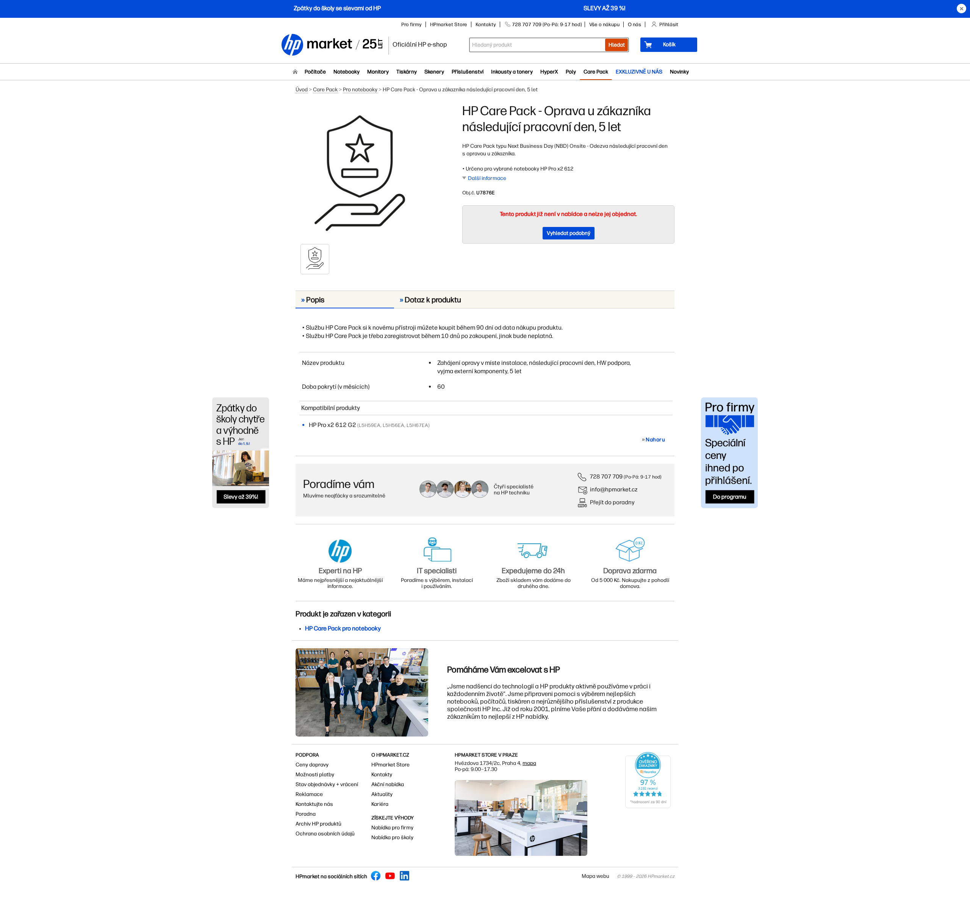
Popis (312, 299)
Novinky (679, 72)
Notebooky (346, 72)
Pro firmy (411, 24)
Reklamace (309, 794)
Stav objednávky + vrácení (327, 784)
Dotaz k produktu (430, 299)
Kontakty (486, 24)
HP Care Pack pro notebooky (343, 628)
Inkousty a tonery (512, 72)
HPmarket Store (448, 24)
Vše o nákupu (604, 24)
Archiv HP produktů (318, 824)
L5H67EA (417, 425)
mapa (529, 763)
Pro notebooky (360, 89)
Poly (571, 72)
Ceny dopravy (312, 765)
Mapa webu (595, 876)
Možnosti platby (315, 774)
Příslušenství (467, 72)
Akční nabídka (387, 784)
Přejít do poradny (612, 502)
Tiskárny (406, 72)
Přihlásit (668, 24)
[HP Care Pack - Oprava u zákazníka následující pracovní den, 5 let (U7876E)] (360, 173)
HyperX (549, 72)
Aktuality (382, 794)
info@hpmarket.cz (614, 489)
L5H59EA (369, 425)
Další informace (487, 178)
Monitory (378, 72)
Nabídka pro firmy (392, 827)
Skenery (434, 72)
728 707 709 (606, 476)
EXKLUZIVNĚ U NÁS (639, 72)
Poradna (306, 814)
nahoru (655, 439)
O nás (634, 24)
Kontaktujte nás (314, 804)
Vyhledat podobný (568, 233)
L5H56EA (393, 425)
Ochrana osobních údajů (325, 833)
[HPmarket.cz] (331, 45)
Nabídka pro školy (392, 837)
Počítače (315, 72)
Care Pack (596, 72)
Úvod (302, 89)
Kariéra (379, 804)
